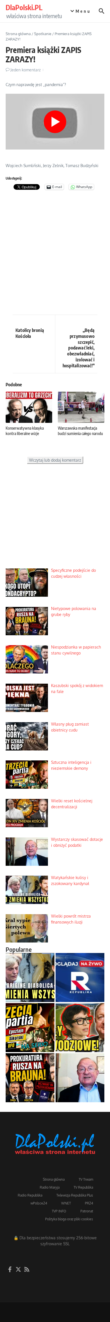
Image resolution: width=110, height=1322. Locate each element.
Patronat (86, 1211)
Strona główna (18, 33)
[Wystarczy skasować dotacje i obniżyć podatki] (80, 1077)
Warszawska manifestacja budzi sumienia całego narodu (80, 431)
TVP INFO (59, 1211)
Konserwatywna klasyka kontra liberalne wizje (25, 431)
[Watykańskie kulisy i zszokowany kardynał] (30, 977)
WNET (66, 1203)
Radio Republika (30, 1195)
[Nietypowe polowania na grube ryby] (30, 1077)
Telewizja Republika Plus (74, 1195)
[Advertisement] (55, 254)
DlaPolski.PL (24, 7)
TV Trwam (86, 1179)
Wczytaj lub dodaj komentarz (55, 460)
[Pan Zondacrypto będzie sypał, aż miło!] (80, 1027)
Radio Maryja (50, 1187)
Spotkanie (42, 33)
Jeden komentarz (25, 69)
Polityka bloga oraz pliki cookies (69, 1219)
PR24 (89, 1203)
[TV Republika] (80, 977)
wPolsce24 (38, 1203)
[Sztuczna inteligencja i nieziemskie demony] (30, 1027)
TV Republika (83, 1187)
